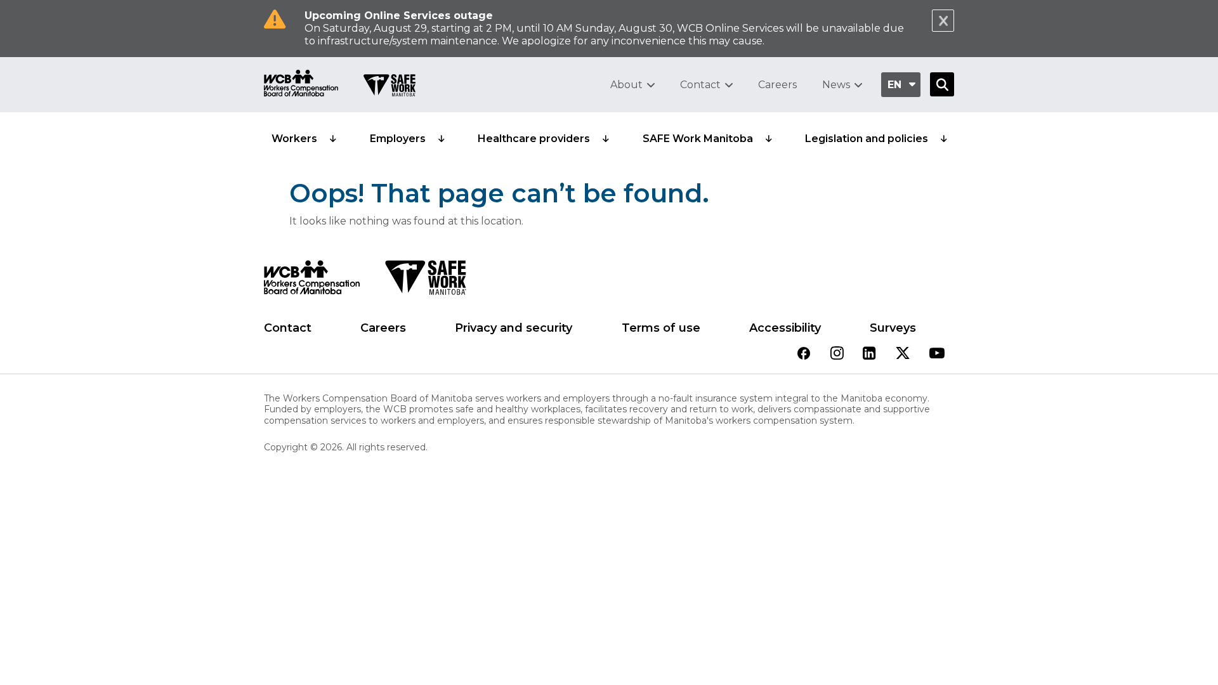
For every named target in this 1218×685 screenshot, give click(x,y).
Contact (700, 85)
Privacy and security (513, 328)
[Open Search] (942, 84)
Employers (398, 139)
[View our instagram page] (837, 354)
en (894, 85)
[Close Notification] (943, 21)
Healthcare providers (534, 139)
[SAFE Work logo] (425, 281)
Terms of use (661, 328)
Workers (294, 139)
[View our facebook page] (803, 354)
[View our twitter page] (902, 354)
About (626, 85)
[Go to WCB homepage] (301, 85)
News (836, 85)
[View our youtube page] (937, 354)
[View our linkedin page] (869, 354)
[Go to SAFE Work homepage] (389, 87)
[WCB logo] (312, 281)
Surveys (893, 328)
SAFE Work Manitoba (698, 139)
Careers (777, 85)
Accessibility (785, 328)
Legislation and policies (866, 139)
